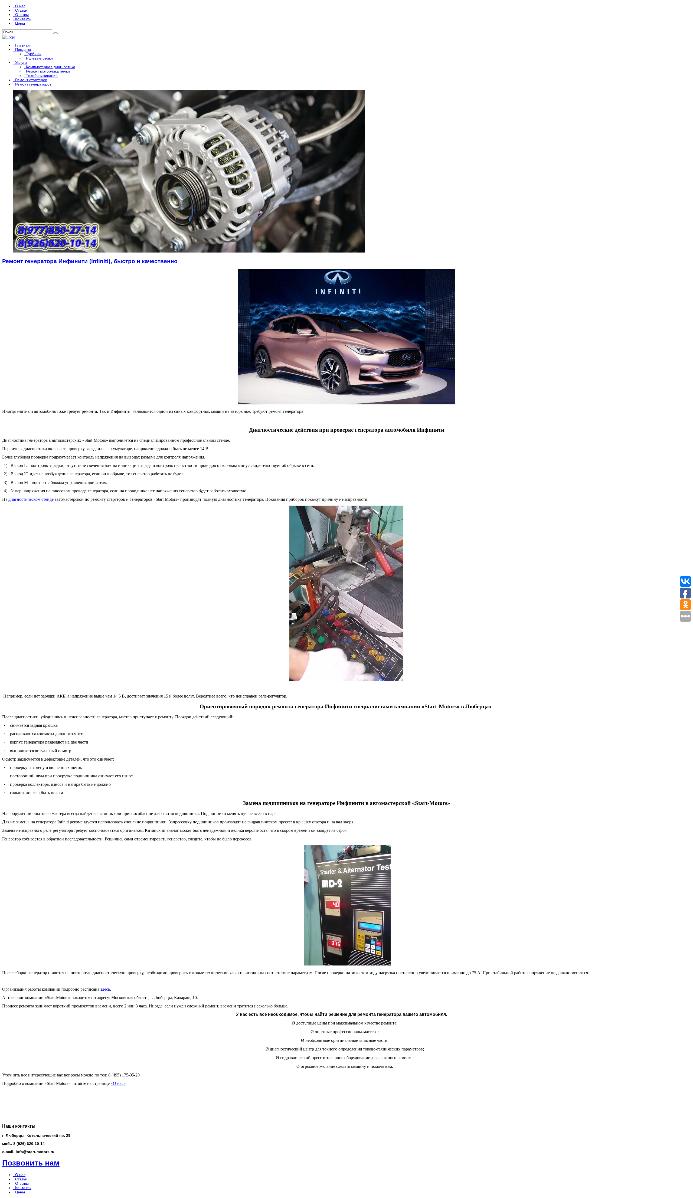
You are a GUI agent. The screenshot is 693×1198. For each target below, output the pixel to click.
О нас (20, 6)
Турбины (33, 54)
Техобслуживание (42, 75)
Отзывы (22, 14)
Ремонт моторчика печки (48, 71)
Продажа (23, 49)
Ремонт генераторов (33, 84)
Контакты (23, 19)
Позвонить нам (31, 1163)
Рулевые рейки (39, 58)
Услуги (21, 62)
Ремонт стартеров (31, 80)
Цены (20, 23)
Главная (22, 45)
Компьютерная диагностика (50, 67)
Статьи (21, 10)
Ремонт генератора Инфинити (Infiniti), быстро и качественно (90, 261)
